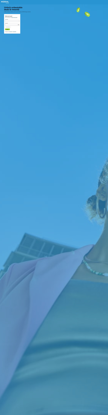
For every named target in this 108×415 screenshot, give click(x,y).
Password (6, 23)
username (10, 31)
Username (6, 19)
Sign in (7, 29)
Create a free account (14, 17)
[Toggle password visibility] (18, 24)
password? (14, 31)
